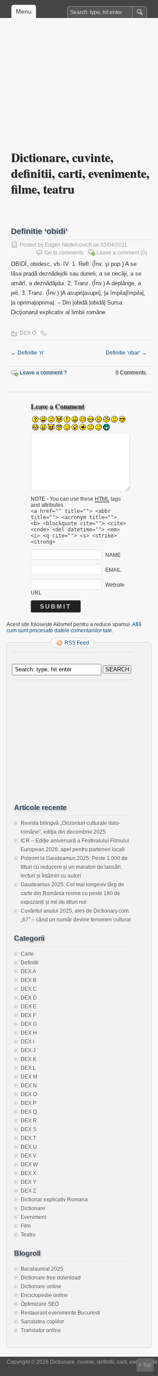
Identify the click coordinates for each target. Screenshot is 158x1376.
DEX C (29, 989)
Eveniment (33, 1217)
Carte (27, 954)
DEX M (29, 1077)
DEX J (28, 1050)
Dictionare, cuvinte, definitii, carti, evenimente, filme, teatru (80, 173)
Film (26, 1226)
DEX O (28, 333)
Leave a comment (118, 253)
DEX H (29, 1033)
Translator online (41, 1330)
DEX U (29, 1147)
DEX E (28, 1006)
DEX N (29, 1085)
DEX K (28, 1059)
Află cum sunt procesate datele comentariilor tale (74, 627)
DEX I (27, 1042)
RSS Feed (77, 643)
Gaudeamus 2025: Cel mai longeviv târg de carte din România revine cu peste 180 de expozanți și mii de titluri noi (72, 893)
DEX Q (29, 1112)
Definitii (30, 963)
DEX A (28, 971)
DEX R (29, 1121)
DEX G (29, 1024)
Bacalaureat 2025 (42, 1269)
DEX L (28, 1068)
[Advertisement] (79, 90)
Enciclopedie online (44, 1295)
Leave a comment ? (43, 372)
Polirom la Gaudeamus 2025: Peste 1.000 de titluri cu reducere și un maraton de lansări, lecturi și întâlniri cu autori (74, 867)
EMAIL (113, 570)
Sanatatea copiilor (42, 1322)
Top (147, 1365)
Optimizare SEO (40, 1304)
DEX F (28, 1015)
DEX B (28, 980)
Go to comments (64, 253)
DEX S (28, 1129)
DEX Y (28, 1182)
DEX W (29, 1164)
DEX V (28, 1156)
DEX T (28, 1138)
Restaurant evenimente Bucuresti (60, 1313)
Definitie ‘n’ (27, 353)
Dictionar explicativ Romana (54, 1200)
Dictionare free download (51, 1278)
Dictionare (33, 1208)
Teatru (28, 1235)
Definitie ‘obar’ (126, 353)
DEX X (28, 1173)
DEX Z (28, 1191)
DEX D (29, 998)
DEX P (28, 1103)
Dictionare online (41, 1286)
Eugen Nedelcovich (68, 245)
